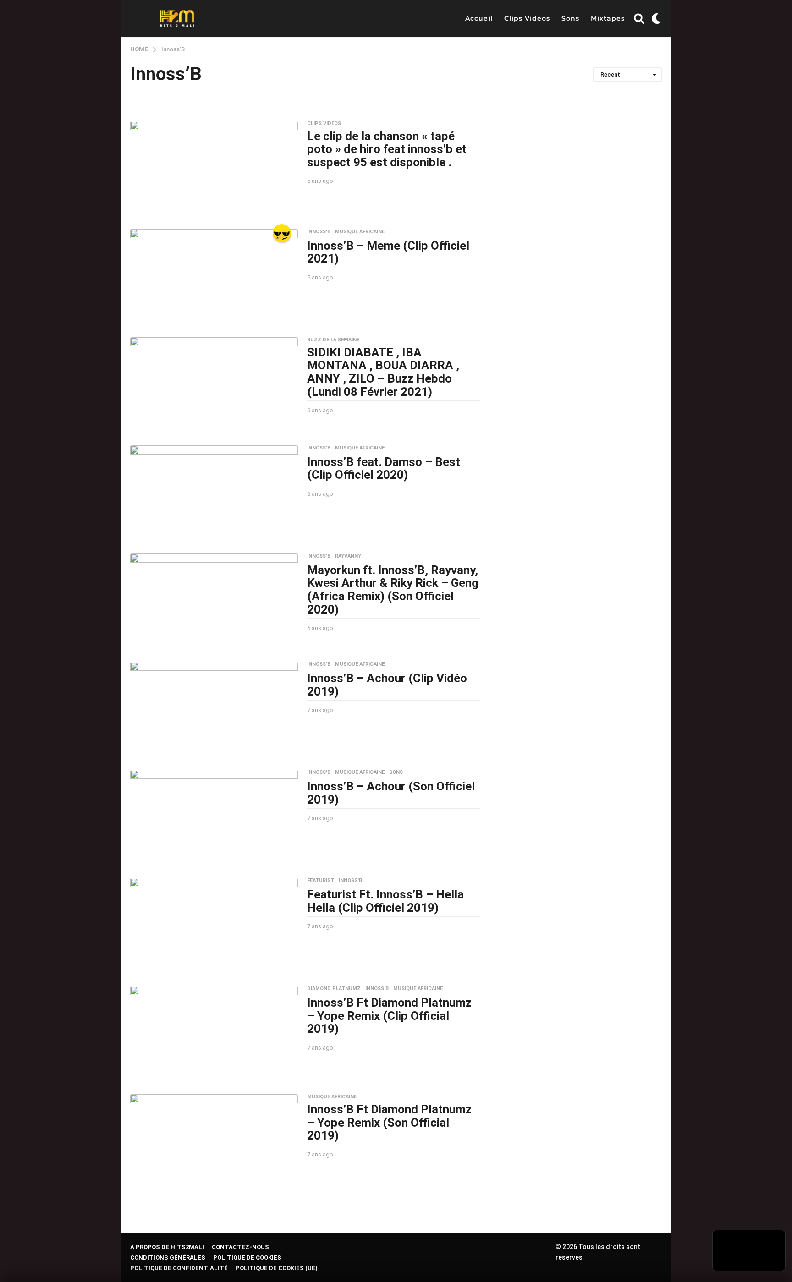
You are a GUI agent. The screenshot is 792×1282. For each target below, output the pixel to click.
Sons (570, 18)
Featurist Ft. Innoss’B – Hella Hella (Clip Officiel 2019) (385, 901)
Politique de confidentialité (179, 1268)
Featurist (320, 880)
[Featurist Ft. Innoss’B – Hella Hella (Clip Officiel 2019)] (214, 925)
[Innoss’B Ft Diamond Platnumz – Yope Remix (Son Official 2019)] (214, 1138)
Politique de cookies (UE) (277, 1268)
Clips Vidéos (527, 18)
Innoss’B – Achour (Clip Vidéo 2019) (387, 684)
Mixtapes (608, 18)
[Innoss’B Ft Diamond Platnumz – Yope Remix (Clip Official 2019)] (214, 1033)
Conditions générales (167, 1257)
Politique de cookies (247, 1257)
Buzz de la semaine (333, 340)
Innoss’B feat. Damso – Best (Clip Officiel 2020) (383, 468)
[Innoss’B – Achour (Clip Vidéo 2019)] (214, 709)
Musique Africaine (360, 232)
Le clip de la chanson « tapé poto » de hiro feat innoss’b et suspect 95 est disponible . (387, 149)
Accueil (479, 18)
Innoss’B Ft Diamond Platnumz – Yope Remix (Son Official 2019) (389, 1122)
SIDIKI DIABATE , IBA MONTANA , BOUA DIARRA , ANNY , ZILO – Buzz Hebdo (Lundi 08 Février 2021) (383, 372)
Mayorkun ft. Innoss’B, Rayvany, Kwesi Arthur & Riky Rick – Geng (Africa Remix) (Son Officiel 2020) (392, 589)
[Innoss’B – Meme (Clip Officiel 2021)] (214, 276)
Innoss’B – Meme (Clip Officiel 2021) (388, 252)
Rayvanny (348, 556)
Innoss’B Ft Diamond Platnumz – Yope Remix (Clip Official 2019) (389, 1015)
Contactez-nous (240, 1247)
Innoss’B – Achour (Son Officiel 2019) (391, 792)
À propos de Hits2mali (167, 1247)
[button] (639, 18)
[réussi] (282, 233)
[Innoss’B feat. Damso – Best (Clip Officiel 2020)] (214, 492)
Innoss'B (318, 232)
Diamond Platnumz (334, 989)
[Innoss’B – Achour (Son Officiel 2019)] (214, 817)
